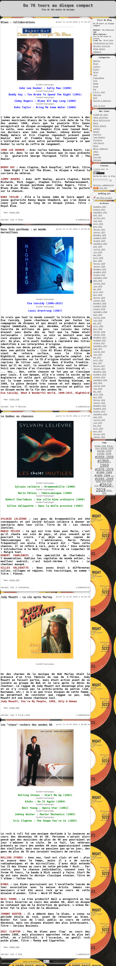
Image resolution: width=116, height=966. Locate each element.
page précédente (31, 961)
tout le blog (99, 106)
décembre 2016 (99, 372)
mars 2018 (97, 329)
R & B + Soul (99, 92)
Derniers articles (101, 46)
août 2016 (97, 383)
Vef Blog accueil (103, 198)
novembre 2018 (99, 306)
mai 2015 (97, 426)
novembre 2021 (99, 207)
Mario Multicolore (101, 120)
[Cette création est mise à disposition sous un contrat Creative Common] (99, 174)
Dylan (95, 72)
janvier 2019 (99, 301)
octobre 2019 (99, 275)
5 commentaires (83, 406)
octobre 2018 (99, 309)
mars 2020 (97, 261)
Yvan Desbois (99, 137)
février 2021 (99, 230)
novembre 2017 (99, 340)
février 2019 (99, 298)
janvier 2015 (99, 437)
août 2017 (97, 349)
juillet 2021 (99, 218)
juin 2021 (97, 221)
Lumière (96, 129)
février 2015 (99, 434)
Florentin (97, 140)
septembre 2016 (100, 380)
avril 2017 (98, 360)
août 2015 (97, 417)
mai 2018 (97, 323)
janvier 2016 (99, 403)
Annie (95, 146)
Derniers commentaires (103, 185)
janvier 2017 (99, 369)
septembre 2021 (100, 212)
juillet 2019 (99, 284)
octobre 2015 (99, 411)
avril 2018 (98, 326)
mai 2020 (97, 255)
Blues (95, 64)
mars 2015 (97, 431)
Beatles (96, 61)
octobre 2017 (99, 343)
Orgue (95, 87)
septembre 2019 (100, 278)
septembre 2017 (100, 346)
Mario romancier (100, 149)
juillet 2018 (99, 318)
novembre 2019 (99, 272)
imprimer (5, 219)
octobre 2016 (99, 377)
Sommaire (97, 52)
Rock (95, 98)
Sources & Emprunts (102, 101)
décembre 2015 (99, 406)
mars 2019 (97, 295)
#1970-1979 (104, 469)
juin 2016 (97, 389)
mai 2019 (97, 289)
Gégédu (96, 155)
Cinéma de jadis (100, 115)
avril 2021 (98, 224)
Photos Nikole (99, 126)
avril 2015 (98, 429)
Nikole (96, 132)
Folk (95, 81)
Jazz (95, 75)
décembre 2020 (99, 235)
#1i (112, 476)
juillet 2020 (99, 249)
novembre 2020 (99, 238)
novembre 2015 (99, 409)
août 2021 (97, 215)
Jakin (95, 152)
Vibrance (97, 160)
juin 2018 (97, 321)
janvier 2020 (99, 267)
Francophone (98, 78)
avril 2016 (98, 394)
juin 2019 (97, 286)
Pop (94, 89)
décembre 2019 (99, 269)
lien (12, 219)
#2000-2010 (101, 482)
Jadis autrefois (100, 118)
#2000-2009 (104, 479)
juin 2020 (97, 252)
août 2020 (97, 247)
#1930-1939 (104, 451)
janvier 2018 (99, 335)
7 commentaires (83, 715)
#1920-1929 (107, 448)
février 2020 (99, 264)
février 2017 (99, 366)
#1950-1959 (104, 457)
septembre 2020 (100, 244)
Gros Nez (97, 157)
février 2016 (99, 400)
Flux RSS (102, 188)
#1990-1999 (102, 475)
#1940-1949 (104, 453)
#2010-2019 (105, 487)
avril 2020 (98, 258)
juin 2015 (97, 423)
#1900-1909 (100, 446)
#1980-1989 (104, 472)
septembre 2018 (100, 312)
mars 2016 (97, 397)
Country (96, 67)
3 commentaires (83, 587)
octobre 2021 (99, 210)
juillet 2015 (99, 420)
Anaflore (97, 135)
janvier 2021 (99, 232)
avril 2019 (98, 292)
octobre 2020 (99, 241)
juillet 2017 (99, 352)
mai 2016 (97, 392)
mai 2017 (97, 357)
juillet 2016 (99, 386)
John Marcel (98, 143)
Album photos (99, 49)
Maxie (95, 123)
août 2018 (97, 315)
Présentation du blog (103, 43)
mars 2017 (97, 363)
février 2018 (99, 332)
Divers (96, 70)
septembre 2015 (100, 414)
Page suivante (60, 961)
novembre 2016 (99, 375)
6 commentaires (83, 219)
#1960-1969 (104, 463)
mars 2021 (97, 227)
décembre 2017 (99, 338)
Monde (95, 84)
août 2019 (97, 281)
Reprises (97, 95)
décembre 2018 (99, 303)
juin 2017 (97, 355)
